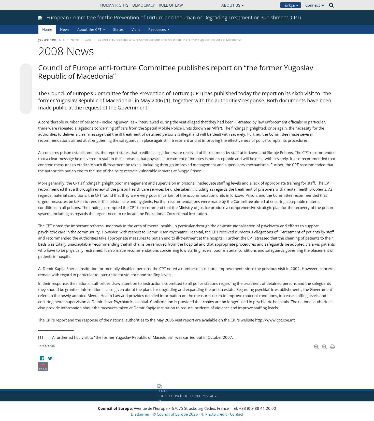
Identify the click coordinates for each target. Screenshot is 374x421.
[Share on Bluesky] (26, 70)
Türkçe (289, 5)
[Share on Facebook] (26, 89)
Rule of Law (171, 5)
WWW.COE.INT (51, 5)
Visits (136, 29)
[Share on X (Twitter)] (26, 79)
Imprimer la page (333, 345)
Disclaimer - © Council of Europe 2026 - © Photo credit (179, 414)
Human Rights (114, 5)
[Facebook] (42, 358)
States (118, 29)
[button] (187, 396)
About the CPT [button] (89, 29)
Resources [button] (157, 29)
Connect (312, 5)
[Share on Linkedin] (26, 99)
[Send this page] (26, 108)
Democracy (143, 5)
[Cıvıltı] (50, 358)
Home (47, 29)
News (64, 29)
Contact (236, 414)
